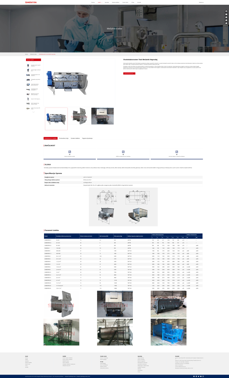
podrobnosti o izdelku (50, 138)
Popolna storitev (103, 366)
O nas (26, 365)
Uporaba (27, 361)
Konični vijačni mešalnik (67, 357)
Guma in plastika (141, 359)
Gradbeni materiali (141, 367)
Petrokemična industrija (142, 362)
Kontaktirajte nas (129, 73)
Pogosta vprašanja (87, 138)
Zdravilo (139, 368)
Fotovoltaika (140, 370)
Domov (26, 54)
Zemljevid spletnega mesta (70, 376)
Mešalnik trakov (33, 54)
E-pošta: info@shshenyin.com (180, 366)
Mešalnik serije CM (66, 365)
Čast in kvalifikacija (104, 364)
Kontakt (26, 367)
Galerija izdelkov (28, 362)
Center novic (27, 364)
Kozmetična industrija (142, 364)
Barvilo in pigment (141, 361)
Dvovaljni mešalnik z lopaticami (69, 364)
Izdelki (26, 359)
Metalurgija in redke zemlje (143, 365)
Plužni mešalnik (66, 362)
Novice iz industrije (104, 357)
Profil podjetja (103, 363)
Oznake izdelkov (75, 138)
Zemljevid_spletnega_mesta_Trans (83, 376)
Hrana (139, 371)
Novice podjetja (103, 359)
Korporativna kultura (104, 368)
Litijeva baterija (141, 357)
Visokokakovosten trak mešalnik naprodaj (47, 54)
